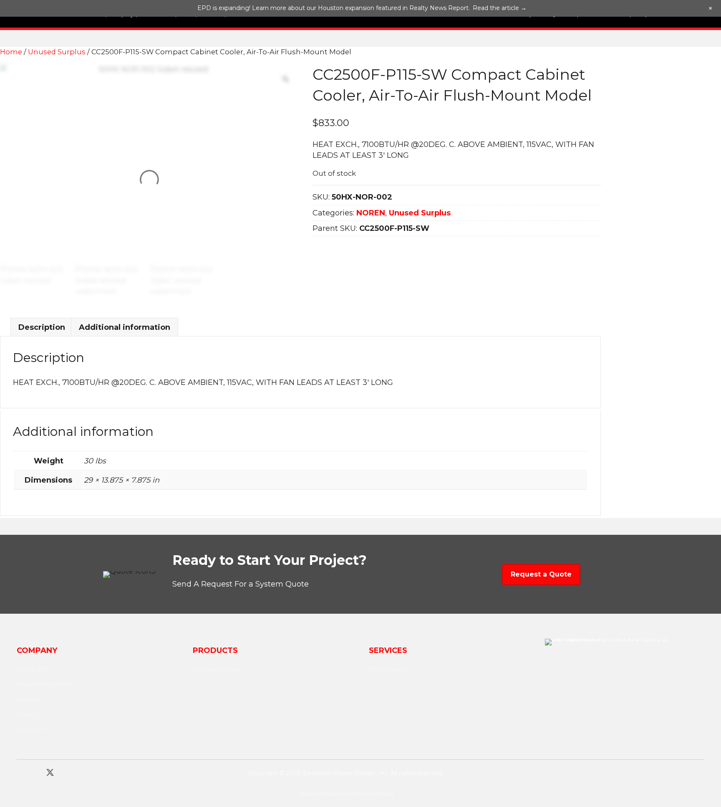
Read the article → (500, 8)
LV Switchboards (217, 669)
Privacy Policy (374, 793)
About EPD (33, 669)
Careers (28, 714)
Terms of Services (324, 793)
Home (11, 52)
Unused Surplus (57, 52)
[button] (21, 772)
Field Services (388, 669)
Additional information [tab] (124, 327)
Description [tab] (41, 327)
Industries (31, 729)
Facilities (29, 699)
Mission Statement (44, 684)
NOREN (370, 213)
